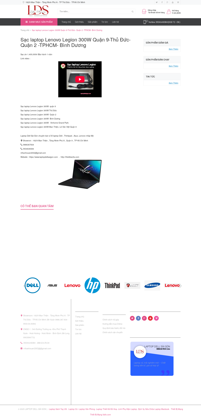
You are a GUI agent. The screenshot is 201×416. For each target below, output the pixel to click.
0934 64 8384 (29, 343)
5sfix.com (107, 414)
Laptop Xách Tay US (58, 409)
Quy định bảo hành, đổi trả (114, 328)
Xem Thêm (173, 49)
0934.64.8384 (162, 22)
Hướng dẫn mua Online (112, 324)
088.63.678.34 (43, 343)
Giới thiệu (79, 22)
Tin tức (104, 22)
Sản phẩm (92, 22)
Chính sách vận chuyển (113, 332)
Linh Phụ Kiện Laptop (127, 409)
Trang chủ (66, 22)
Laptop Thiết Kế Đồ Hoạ (107, 409)
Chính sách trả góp (111, 320)
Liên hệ (115, 22)
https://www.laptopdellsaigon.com (43, 157)
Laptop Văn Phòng (87, 409)
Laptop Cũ (73, 409)
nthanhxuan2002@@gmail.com (37, 348)
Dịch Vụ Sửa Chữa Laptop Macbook (154, 409)
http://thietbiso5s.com (70, 157)
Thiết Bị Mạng (177, 409)
